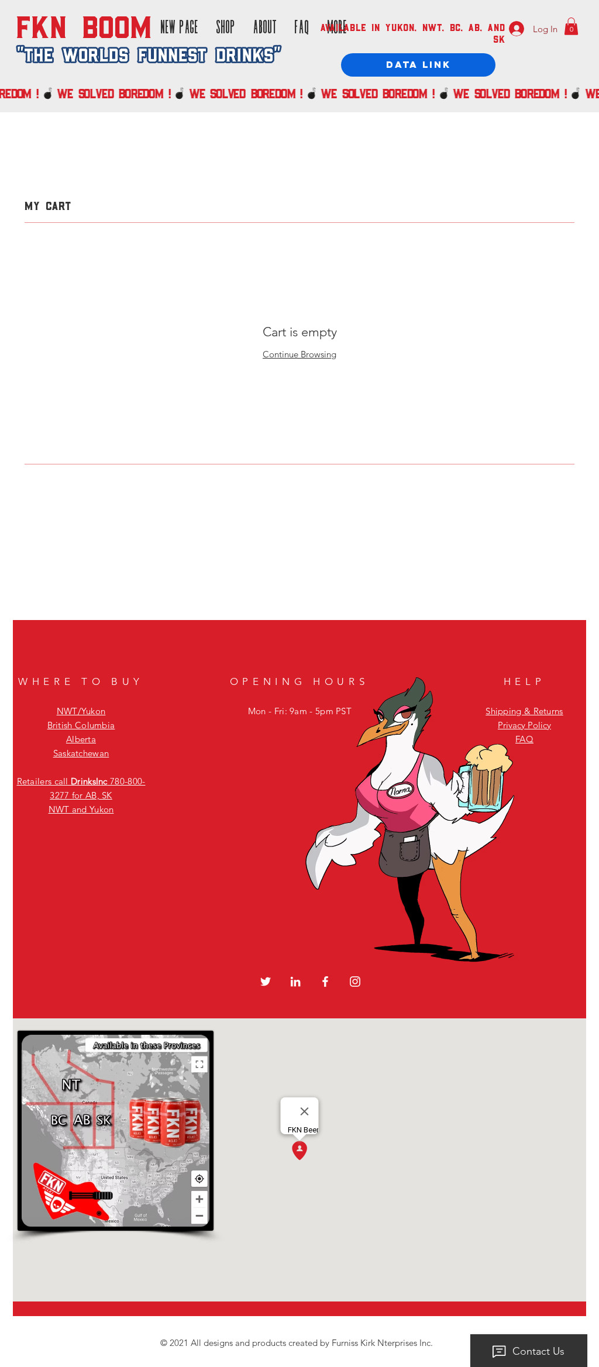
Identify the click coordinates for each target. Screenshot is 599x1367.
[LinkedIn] (295, 982)
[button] (571, 26)
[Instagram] (355, 982)
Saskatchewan (81, 753)
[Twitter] (266, 982)
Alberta (81, 739)
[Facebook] (325, 982)
